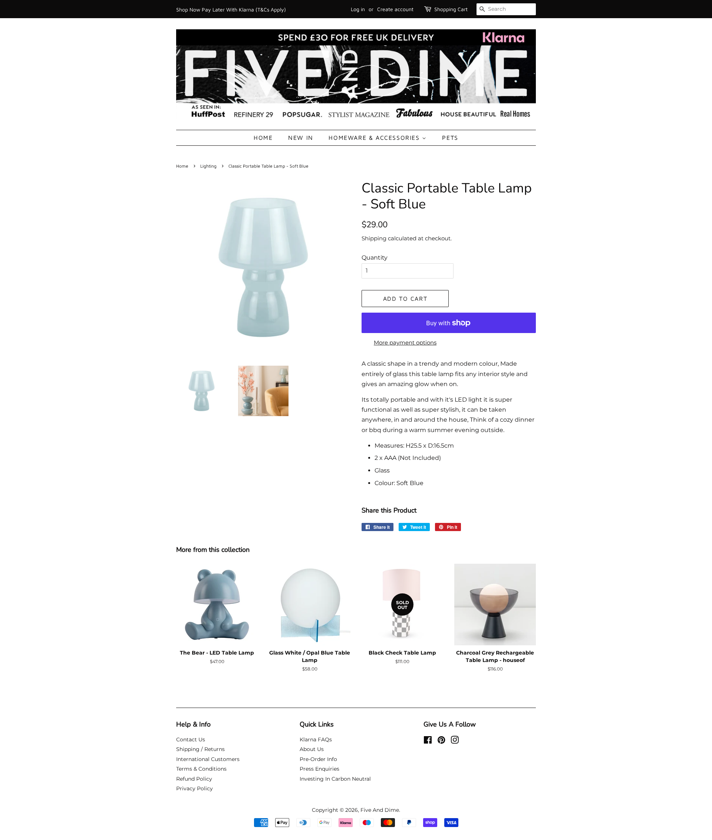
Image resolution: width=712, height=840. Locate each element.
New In (300, 137)
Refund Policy (194, 779)
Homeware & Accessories (375, 137)
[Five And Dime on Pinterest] (441, 741)
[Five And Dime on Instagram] (455, 741)
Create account (395, 9)
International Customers (208, 759)
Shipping (374, 238)
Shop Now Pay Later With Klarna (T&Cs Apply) (231, 9)
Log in (358, 9)
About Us (312, 749)
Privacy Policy (194, 788)
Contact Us (190, 739)
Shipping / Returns (200, 749)
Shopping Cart (451, 9)
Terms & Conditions (201, 769)
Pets (450, 137)
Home (263, 137)
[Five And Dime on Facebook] (427, 741)
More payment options (405, 342)
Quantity (375, 257)
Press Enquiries (319, 769)
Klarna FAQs (316, 739)
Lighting (208, 166)
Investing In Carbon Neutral (335, 779)
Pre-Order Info (318, 759)
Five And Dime (379, 810)
